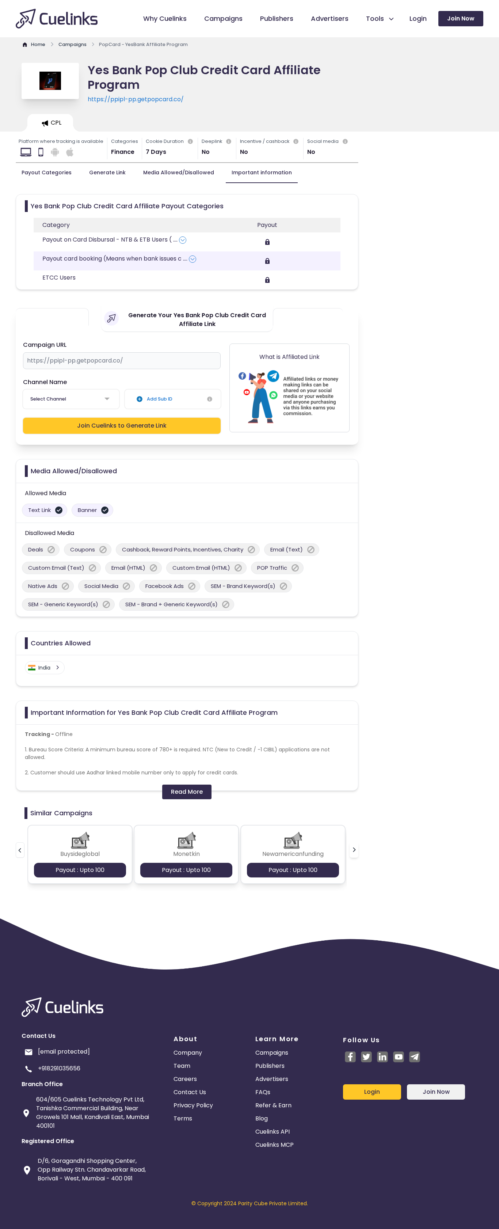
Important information (262, 172)
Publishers (270, 1066)
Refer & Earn (273, 1105)
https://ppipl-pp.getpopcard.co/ (136, 99)
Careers (185, 1079)
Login (372, 1092)
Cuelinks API (272, 1131)
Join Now (461, 18)
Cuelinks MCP (274, 1145)
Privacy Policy (193, 1105)
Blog (261, 1118)
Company (188, 1052)
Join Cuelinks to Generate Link (122, 425)
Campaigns (271, 1052)
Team (182, 1066)
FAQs (262, 1092)
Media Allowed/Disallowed (178, 172)
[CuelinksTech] (414, 1057)
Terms (183, 1118)
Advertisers (271, 1079)
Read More (187, 792)
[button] (20, 850)
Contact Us (190, 1092)
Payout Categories (47, 172)
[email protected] (64, 1051)
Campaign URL (44, 345)
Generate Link (107, 172)
